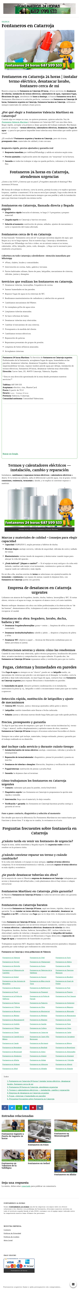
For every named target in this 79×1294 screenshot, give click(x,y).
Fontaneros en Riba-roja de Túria (40, 982)
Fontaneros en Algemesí (65, 1056)
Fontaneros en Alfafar (10, 1060)
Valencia (5, 21)
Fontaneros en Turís (63, 957)
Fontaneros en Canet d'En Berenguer (39, 1038)
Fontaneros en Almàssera (11, 1056)
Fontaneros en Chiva (63, 1028)
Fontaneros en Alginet (38, 1056)
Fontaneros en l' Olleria (11, 1007)
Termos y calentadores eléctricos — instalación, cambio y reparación (38, 1090)
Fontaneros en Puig (63, 988)
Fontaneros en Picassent (39, 992)
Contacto (7, 1230)
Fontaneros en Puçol (10, 992)
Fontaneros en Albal (10, 1068)
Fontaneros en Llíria (63, 1020)
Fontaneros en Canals (10, 1043)
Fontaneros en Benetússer (65, 1047)
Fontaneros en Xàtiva (64, 962)
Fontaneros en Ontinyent (65, 1003)
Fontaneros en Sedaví (10, 977)
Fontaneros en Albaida (38, 1068)
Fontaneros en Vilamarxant (40, 962)
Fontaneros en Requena (11, 988)
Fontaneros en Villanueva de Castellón (13, 971)
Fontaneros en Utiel (37, 957)
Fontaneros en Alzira (37, 1052)
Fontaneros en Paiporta (38, 1003)
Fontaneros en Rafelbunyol (40, 988)
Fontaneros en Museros (11, 1011)
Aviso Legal (8, 1240)
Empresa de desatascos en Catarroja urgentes (28, 1093)
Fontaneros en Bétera (64, 1043)
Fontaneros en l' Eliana (11, 1028)
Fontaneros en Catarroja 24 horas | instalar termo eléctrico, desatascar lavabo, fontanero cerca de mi (38, 1083)
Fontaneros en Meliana (38, 1015)
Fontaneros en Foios (63, 1024)
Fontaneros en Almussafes (65, 1052)
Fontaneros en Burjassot (39, 1043)
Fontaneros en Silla (63, 966)
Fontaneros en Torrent (10, 962)
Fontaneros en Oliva (37, 1007)
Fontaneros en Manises (38, 1020)
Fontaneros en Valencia (11, 957)
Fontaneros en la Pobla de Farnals (39, 997)
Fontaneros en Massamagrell (13, 1020)
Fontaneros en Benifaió (38, 1047)
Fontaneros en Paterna (11, 1003)
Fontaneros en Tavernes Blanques (65, 971)
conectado (25, 1186)
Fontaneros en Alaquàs (64, 1068)
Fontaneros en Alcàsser (11, 1064)
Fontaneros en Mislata (10, 1015)
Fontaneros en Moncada (65, 1011)
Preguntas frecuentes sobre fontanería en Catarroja (30, 1098)
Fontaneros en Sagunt (38, 977)
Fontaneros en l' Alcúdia (65, 1060)
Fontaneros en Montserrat (40, 1011)
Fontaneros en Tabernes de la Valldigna (41, 971)
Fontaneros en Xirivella (11, 966)
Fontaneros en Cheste (10, 1032)
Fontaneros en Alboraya (39, 1064)
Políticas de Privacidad (12, 1233)
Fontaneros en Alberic (64, 1064)
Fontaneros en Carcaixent (65, 1036)
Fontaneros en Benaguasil (12, 1052)
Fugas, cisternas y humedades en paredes (26, 1096)
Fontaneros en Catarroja (39, 1032)
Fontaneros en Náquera (64, 1007)
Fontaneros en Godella (10, 1024)
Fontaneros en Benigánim (12, 1047)
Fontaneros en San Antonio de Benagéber (13, 982)
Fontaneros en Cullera (38, 1028)
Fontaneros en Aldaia (38, 1060)
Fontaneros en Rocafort (64, 977)
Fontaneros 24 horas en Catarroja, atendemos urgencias (32, 1087)
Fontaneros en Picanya (64, 992)
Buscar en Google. (10, 453)
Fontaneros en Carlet (63, 1032)
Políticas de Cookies (11, 1237)
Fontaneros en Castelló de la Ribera (13, 1038)
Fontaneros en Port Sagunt (66, 996)
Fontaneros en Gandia (38, 1024)
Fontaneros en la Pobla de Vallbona (12, 997)
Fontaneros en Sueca (37, 966)
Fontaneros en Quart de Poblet (64, 982)
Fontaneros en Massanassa (66, 1015)
